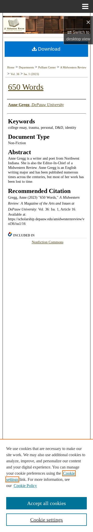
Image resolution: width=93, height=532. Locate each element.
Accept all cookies (46, 503)
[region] (46, 485)
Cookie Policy (25, 485)
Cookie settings (46, 519)
